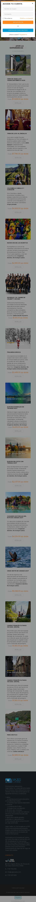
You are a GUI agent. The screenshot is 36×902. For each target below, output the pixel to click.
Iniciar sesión (18, 22)
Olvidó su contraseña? (26, 18)
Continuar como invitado (18, 30)
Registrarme (23, 34)
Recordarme (8, 18)
